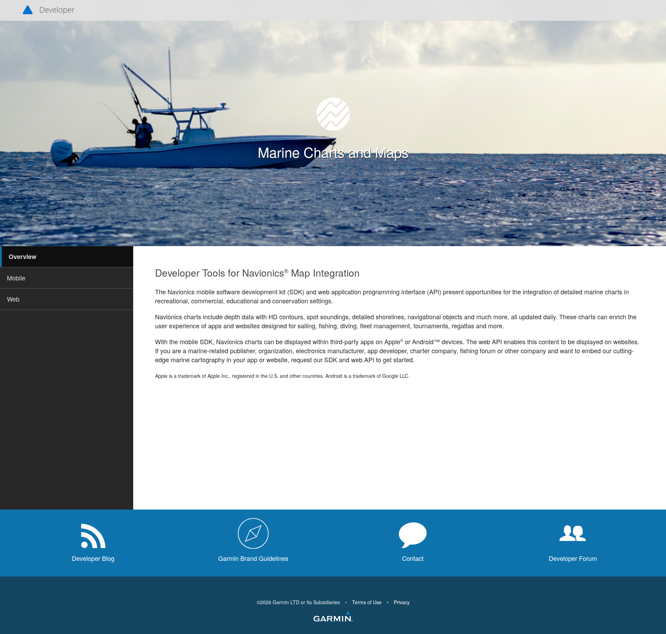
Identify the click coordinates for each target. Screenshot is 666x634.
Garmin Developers (49, 10)
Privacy (402, 602)
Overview (22, 256)
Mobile (16, 277)
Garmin (333, 617)
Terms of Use (367, 602)
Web (13, 298)
